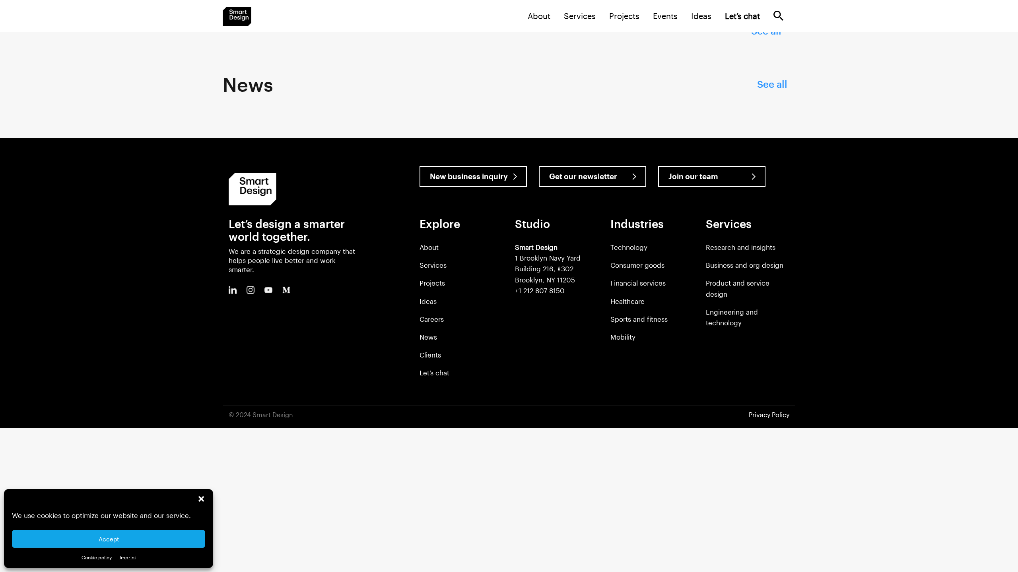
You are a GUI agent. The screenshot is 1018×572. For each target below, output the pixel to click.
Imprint (128, 557)
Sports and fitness (639, 319)
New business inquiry (469, 176)
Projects (624, 16)
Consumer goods (637, 265)
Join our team (693, 176)
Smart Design (237, 16)
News (428, 337)
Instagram (250, 290)
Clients (430, 355)
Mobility (622, 337)
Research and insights (740, 247)
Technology (628, 247)
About (539, 16)
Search (778, 16)
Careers (432, 319)
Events (665, 16)
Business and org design (744, 265)
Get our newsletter (583, 176)
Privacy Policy (769, 414)
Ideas (701, 16)
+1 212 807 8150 (540, 290)
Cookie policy (97, 557)
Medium (286, 290)
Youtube (268, 290)
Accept (109, 539)
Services (580, 16)
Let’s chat (434, 373)
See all (772, 84)
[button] (201, 499)
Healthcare (627, 301)
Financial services (638, 283)
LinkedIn (233, 290)
